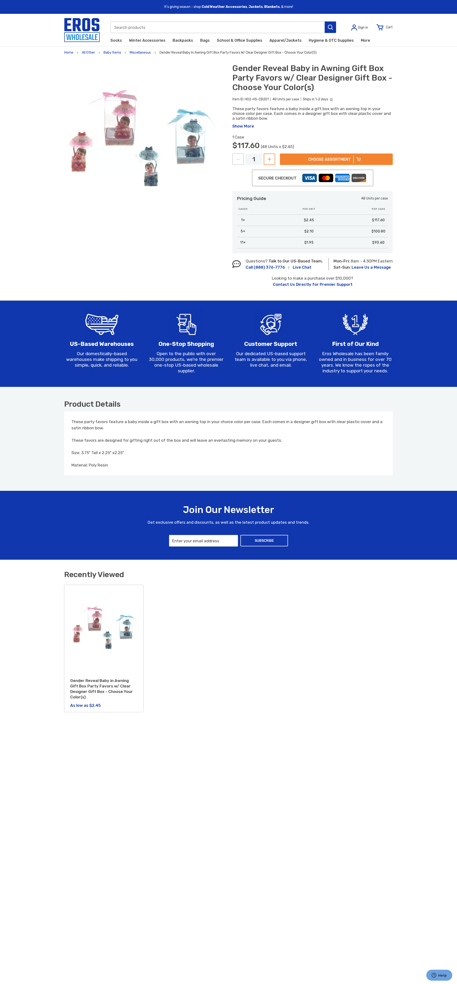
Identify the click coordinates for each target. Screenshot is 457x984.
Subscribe (264, 541)
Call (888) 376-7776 (265, 267)
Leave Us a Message (371, 267)
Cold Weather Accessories (224, 7)
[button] (330, 27)
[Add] (269, 159)
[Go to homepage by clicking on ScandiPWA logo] (82, 30)
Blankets (272, 7)
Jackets (255, 7)
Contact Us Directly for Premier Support (313, 284)
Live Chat (302, 267)
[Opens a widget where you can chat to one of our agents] (439, 976)
